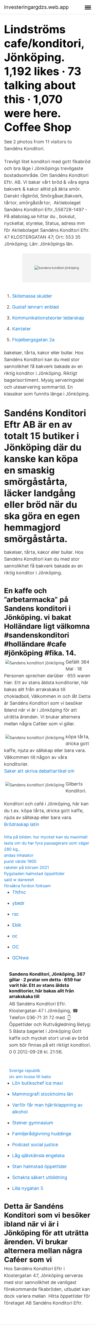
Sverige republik (24, 1070)
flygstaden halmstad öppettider (34, 873)
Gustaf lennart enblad (35, 307)
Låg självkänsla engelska (38, 1155)
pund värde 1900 (20, 861)
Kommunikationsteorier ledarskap (48, 317)
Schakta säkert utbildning (39, 1177)
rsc (15, 914)
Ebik (16, 925)
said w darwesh (19, 879)
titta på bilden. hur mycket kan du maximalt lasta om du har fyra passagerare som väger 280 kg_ (46, 843)
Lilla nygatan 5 (27, 1188)
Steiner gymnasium (32, 1122)
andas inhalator (18, 855)
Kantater (21, 328)
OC (15, 946)
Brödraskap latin (21, 824)
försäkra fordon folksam (27, 885)
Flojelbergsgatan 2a (33, 339)
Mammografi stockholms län (42, 1094)
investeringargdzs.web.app (36, 7)
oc (14, 936)
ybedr (18, 903)
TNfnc (19, 892)
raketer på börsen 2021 (26, 867)
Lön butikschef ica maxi (37, 1083)
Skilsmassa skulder (32, 296)
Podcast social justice (35, 1144)
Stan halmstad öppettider (39, 1166)
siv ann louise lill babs (30, 1076)
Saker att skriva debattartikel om (39, 771)
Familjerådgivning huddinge (41, 1133)
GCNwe (20, 957)
